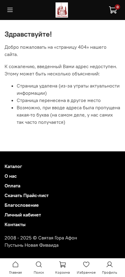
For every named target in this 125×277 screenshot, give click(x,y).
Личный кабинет (23, 215)
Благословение (22, 205)
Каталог (13, 166)
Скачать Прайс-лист (27, 195)
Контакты (15, 224)
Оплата (12, 186)
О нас (11, 176)
